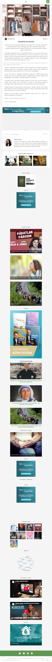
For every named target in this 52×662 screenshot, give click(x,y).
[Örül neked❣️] (22, 535)
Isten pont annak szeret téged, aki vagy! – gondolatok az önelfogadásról (26, 277)
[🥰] (30, 535)
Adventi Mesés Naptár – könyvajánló (40, 164)
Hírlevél (34, 658)
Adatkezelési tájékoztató (27, 658)
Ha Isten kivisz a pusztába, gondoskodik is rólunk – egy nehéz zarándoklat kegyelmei (23, 303)
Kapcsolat (20, 658)
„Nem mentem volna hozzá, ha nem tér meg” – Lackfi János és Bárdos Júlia (25, 251)
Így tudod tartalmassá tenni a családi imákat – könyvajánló (25, 164)
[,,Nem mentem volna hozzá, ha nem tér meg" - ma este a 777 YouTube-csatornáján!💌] (30, 527)
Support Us (43, 658)
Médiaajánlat (9, 658)
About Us (38, 658)
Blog (6, 101)
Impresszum (15, 658)
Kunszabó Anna (11, 38)
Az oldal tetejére (45, 660)
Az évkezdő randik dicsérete (11, 164)
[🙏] (14, 543)
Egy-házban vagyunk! (15, 643)
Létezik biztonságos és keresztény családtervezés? (21, 454)
